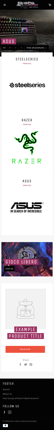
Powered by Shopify (28, 421)
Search (6, 389)
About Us (7, 394)
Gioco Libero (21, 262)
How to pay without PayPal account (21, 398)
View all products (37, 47)
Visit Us (9, 268)
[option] (27, 33)
